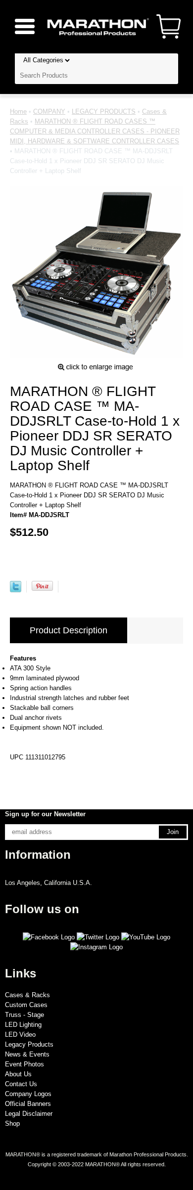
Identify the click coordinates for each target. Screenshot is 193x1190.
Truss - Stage (24, 1014)
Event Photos (24, 1064)
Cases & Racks (27, 995)
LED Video (20, 1034)
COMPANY (49, 111)
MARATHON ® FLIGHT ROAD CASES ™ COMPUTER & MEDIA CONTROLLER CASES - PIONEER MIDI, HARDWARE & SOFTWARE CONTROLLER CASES (95, 131)
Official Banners (28, 1103)
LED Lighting (23, 1024)
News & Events (27, 1054)
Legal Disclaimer (28, 1113)
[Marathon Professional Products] (96, 26)
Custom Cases (26, 1005)
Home (18, 111)
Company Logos (28, 1094)
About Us (18, 1074)
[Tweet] (15, 590)
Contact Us (21, 1084)
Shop (12, 1123)
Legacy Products (29, 1044)
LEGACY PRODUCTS (104, 111)
